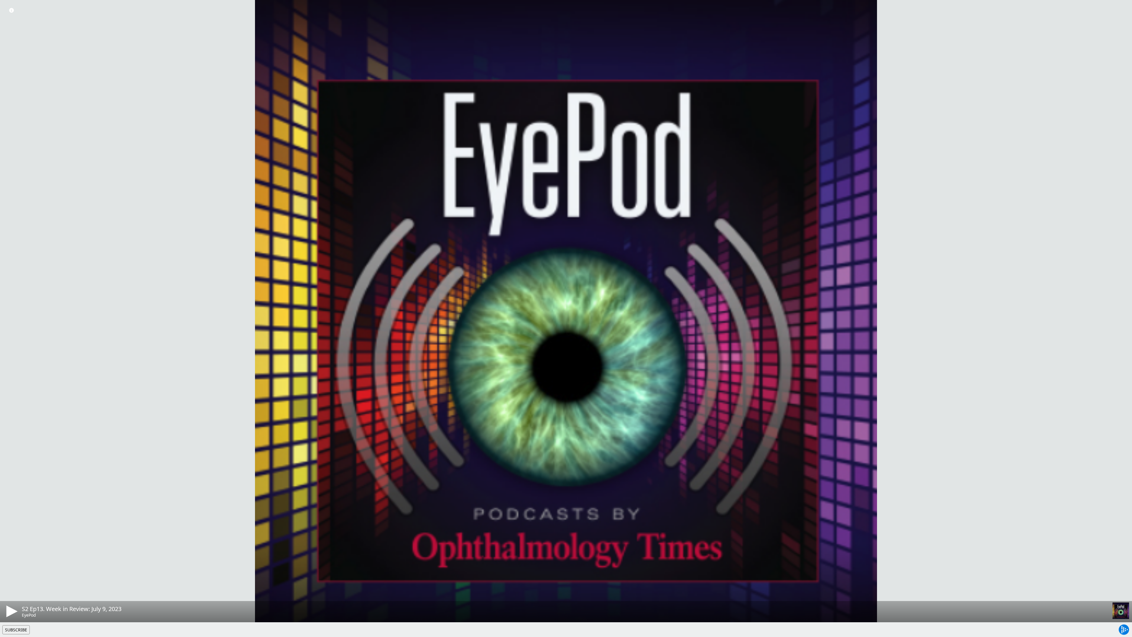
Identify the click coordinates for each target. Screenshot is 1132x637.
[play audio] (11, 611)
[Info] (11, 10)
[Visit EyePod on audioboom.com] (1121, 610)
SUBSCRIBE (16, 630)
